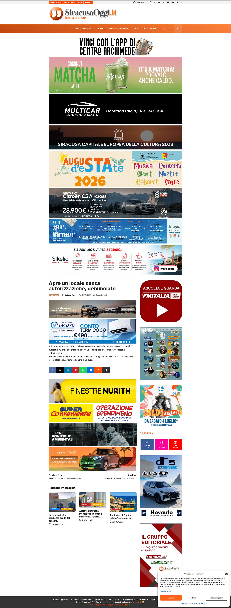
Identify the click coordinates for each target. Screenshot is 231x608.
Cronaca (100, 29)
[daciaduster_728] (92, 309)
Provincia (123, 29)
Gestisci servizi (166, 591)
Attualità (164, 29)
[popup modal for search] (178, 28)
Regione (135, 29)
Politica (112, 29)
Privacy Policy (95, 605)
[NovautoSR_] (161, 487)
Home (76, 29)
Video (144, 29)
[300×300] (161, 406)
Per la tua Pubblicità (73, 2)
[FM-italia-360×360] (161, 301)
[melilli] (161, 353)
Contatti (88, 2)
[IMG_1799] (92, 413)
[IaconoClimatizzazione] (92, 331)
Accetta (170, 598)
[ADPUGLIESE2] (92, 459)
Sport (153, 29)
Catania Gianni (71, 295)
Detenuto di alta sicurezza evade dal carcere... (120, 517)
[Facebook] (150, 2)
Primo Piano (87, 29)
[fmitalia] (115, 231)
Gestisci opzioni (216, 598)
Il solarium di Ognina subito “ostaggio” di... (90, 516)
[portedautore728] (92, 390)
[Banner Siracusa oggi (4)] (115, 203)
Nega (193, 598)
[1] (161, 555)
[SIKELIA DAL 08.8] (115, 259)
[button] (226, 574)
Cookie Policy (184, 603)
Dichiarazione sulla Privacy (197, 603)
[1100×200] (115, 137)
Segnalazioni (55, 2)
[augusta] (115, 168)
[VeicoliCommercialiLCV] (115, 109)
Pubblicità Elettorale (158, 38)
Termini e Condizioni (122, 605)
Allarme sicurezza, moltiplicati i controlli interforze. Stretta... (60, 513)
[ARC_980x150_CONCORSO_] (115, 46)
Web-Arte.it (137, 602)
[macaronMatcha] (115, 74)
